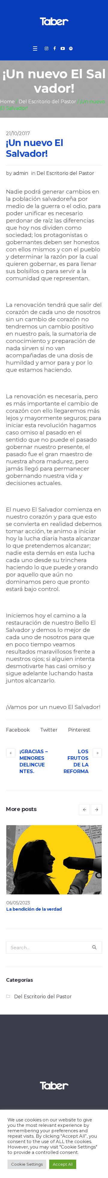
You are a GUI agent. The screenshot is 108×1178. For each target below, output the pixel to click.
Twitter (49, 730)
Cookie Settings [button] (27, 1164)
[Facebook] (55, 48)
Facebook (18, 730)
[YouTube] (63, 48)
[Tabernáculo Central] (54, 21)
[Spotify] (71, 48)
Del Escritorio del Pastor (47, 101)
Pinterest (79, 730)
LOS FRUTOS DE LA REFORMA (76, 761)
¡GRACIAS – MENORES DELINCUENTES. (34, 761)
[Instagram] (47, 48)
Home (7, 101)
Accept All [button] (63, 1164)
